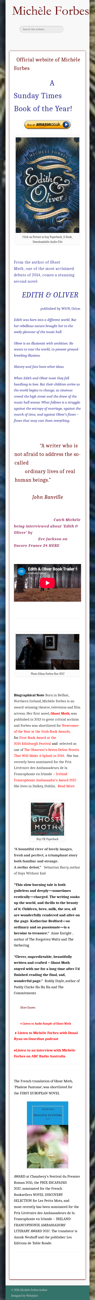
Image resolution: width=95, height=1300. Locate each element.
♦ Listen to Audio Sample (36, 1023)
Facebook (37, 40)
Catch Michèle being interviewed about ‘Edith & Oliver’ (47, 526)
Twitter (46, 40)
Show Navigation (73, 24)
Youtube (55, 40)
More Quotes (27, 1007)
